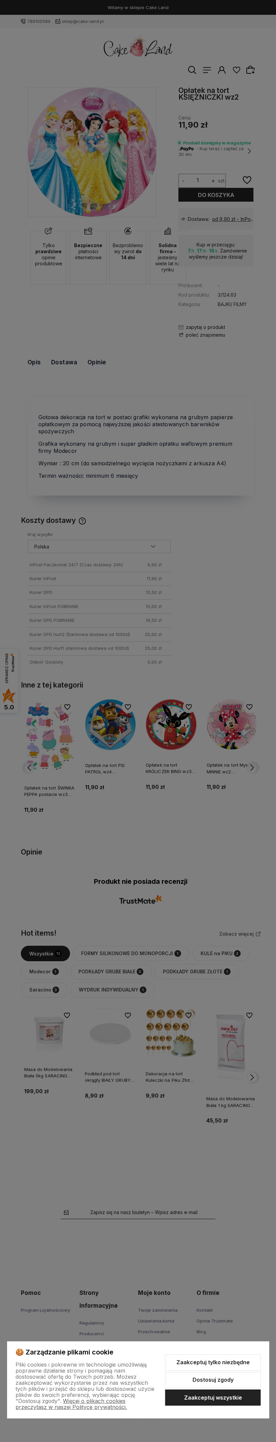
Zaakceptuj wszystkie (213, 1397)
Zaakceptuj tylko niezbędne (213, 1362)
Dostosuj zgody (213, 1379)
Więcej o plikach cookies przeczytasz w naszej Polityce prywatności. (71, 1404)
